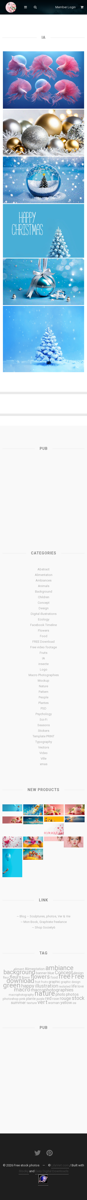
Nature (43, 686)
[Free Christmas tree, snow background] (43, 339)
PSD (43, 708)
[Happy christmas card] (43, 231)
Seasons (43, 725)
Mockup (43, 680)
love (81, 986)
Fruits (43, 653)
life (74, 986)
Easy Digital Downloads (51, 1171)
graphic (54, 982)
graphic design (70, 982)
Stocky (24, 1171)
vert (42, 1002)
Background (43, 591)
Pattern (43, 692)
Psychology (44, 714)
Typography (43, 742)
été (74, 1003)
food (54, 977)
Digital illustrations (44, 614)
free (64, 976)
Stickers (43, 730)
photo (60, 994)
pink (22, 999)
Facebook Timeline (43, 625)
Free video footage (43, 647)
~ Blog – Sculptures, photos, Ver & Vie (43, 916)
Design (44, 608)
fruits (44, 982)
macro (22, 989)
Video (43, 753)
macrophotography (21, 994)
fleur (6, 977)
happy (27, 986)
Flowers (43, 630)
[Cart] (82, 7)
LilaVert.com (60, 1165)
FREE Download (43, 641)
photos (72, 994)
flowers (40, 976)
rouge (65, 998)
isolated (65, 986)
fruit (37, 982)
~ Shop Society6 (43, 927)
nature (45, 993)
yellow (66, 1002)
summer (18, 1002)
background (19, 972)
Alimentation (43, 575)
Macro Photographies (44, 675)
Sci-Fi (43, 719)
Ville (43, 758)
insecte (43, 664)
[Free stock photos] (10, 7)
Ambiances (43, 580)
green (12, 985)
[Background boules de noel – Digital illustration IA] (43, 132)
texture (32, 1003)
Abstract (43, 569)
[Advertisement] (43, 496)
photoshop (11, 999)
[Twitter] (37, 1153)
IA (43, 658)
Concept (44, 602)
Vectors (43, 747)
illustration (46, 986)
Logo (43, 669)
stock (78, 998)
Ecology (43, 619)
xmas (43, 764)
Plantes (43, 703)
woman (54, 1003)
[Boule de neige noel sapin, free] (43, 180)
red (48, 998)
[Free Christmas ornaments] (43, 281)
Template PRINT (43, 736)
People (43, 697)
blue (51, 973)
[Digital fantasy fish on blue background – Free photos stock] (43, 80)
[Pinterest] (49, 1153)
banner (41, 973)
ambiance (59, 968)
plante (31, 999)
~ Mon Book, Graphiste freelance (44, 922)
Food (43, 636)
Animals (43, 586)
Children (43, 597)
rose (55, 999)
